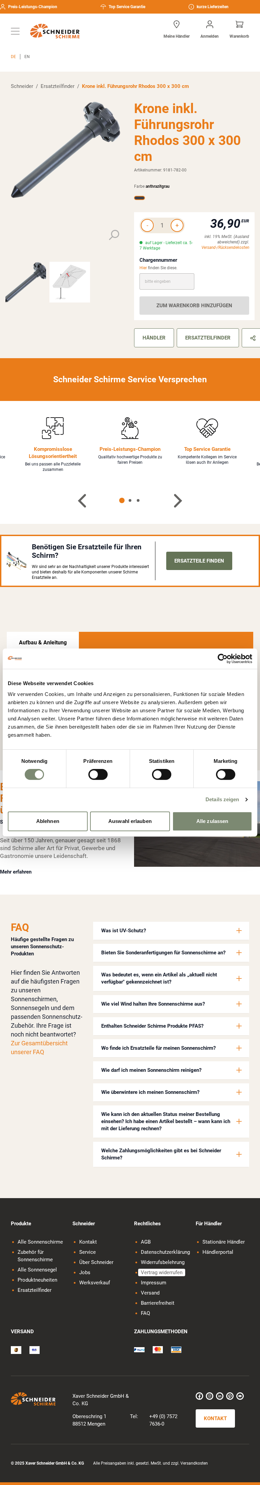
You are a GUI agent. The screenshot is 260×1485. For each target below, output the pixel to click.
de (13, 56)
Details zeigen (222, 799)
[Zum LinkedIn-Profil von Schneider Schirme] (219, 1396)
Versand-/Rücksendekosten (225, 247)
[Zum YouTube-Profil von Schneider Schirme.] (240, 1396)
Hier (143, 267)
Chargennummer (158, 260)
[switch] (98, 774)
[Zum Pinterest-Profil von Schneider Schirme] (230, 1396)
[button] (171, 931)
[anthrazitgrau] (139, 198)
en (27, 56)
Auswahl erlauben (130, 821)
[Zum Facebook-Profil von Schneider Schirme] (199, 1396)
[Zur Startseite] (55, 31)
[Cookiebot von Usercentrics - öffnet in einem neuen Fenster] (222, 659)
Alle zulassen (212, 821)
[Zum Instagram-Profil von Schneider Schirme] (209, 1396)
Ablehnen (47, 821)
